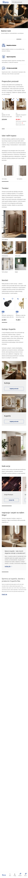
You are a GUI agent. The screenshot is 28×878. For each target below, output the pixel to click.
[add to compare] (3, 99)
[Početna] (5, 2)
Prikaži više (4, 594)
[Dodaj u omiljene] (12, 99)
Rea (2, 113)
